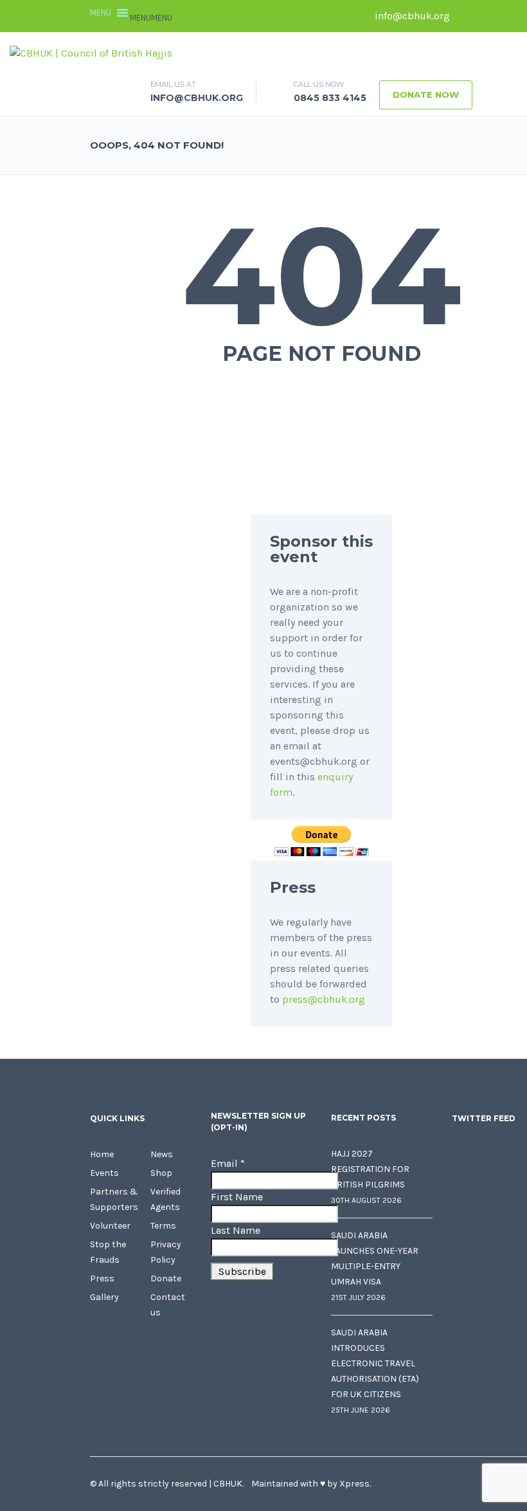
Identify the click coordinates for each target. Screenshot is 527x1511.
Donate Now (426, 94)
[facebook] (466, 16)
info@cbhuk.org (411, 16)
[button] (151, 18)
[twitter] (485, 16)
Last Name (235, 1230)
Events (104, 1173)
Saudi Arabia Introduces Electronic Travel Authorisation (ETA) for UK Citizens (375, 1363)
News (161, 1154)
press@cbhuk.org (323, 999)
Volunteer (110, 1225)
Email (228, 1163)
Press (102, 1278)
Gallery (104, 1297)
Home (102, 1154)
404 (321, 275)
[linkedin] (504, 16)
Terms (163, 1225)
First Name (237, 1197)
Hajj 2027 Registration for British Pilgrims (370, 1169)
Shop (161, 1173)
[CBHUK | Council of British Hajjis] (91, 52)
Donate (165, 1278)
